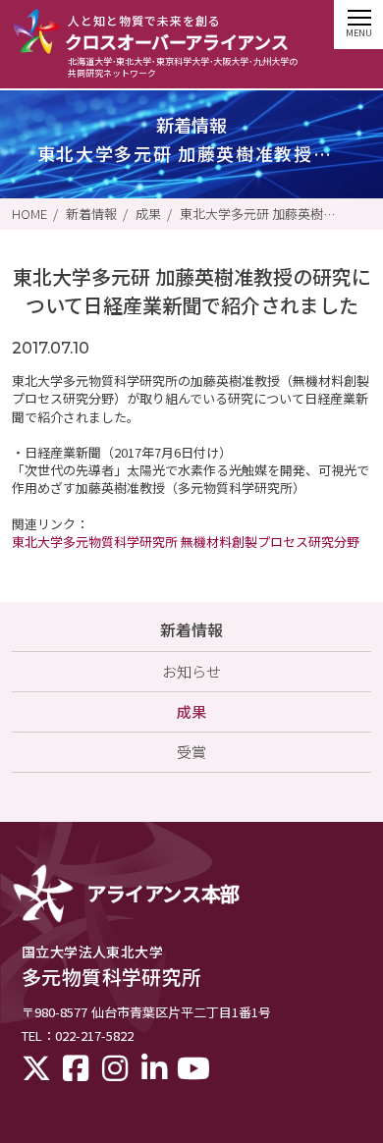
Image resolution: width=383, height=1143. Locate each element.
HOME (29, 214)
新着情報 (91, 214)
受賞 (191, 751)
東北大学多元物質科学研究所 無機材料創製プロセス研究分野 (185, 541)
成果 (148, 214)
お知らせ (191, 671)
